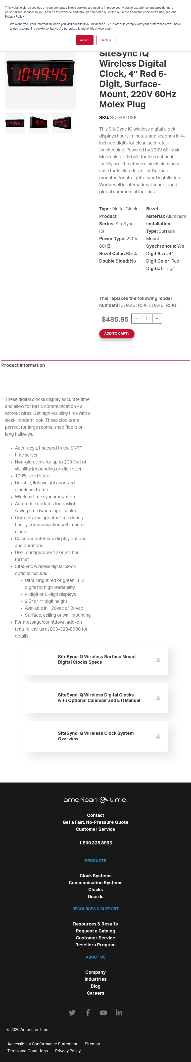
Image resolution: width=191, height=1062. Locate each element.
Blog (95, 986)
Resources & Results (95, 924)
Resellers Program (95, 945)
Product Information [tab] (23, 365)
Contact (95, 815)
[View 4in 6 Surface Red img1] (15, 123)
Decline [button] (106, 40)
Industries (96, 979)
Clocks (95, 890)
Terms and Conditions (27, 1051)
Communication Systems (96, 883)
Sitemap (92, 1044)
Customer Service (95, 829)
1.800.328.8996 (95, 843)
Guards (95, 897)
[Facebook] (87, 1012)
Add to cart (116, 333)
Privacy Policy (68, 1051)
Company (95, 972)
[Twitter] (72, 1012)
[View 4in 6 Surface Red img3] (62, 123)
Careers (95, 993)
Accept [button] (84, 40)
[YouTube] (103, 1012)
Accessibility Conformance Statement (42, 1044)
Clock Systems (96, 876)
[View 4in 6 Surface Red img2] (38, 123)
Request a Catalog (95, 931)
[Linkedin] (119, 1012)
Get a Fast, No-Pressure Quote (95, 822)
